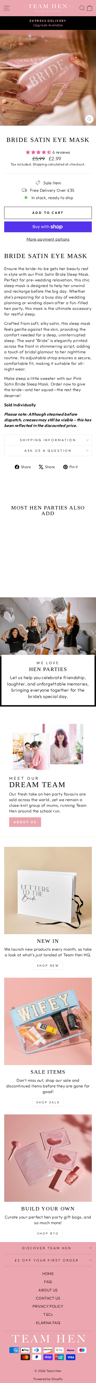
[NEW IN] (48, 890)
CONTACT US (48, 1298)
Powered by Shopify (48, 1379)
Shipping (40, 164)
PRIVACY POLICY (48, 1306)
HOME (48, 1273)
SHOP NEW (48, 965)
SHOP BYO (48, 1233)
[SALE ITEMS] (48, 1021)
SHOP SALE (48, 1102)
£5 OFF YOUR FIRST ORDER (47, 1260)
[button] (20, 570)
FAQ (48, 1281)
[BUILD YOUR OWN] (48, 1158)
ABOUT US (25, 822)
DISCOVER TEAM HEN (46, 1248)
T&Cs (48, 1314)
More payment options (48, 239)
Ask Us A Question (48, 450)
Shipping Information (48, 440)
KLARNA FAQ (48, 1322)
